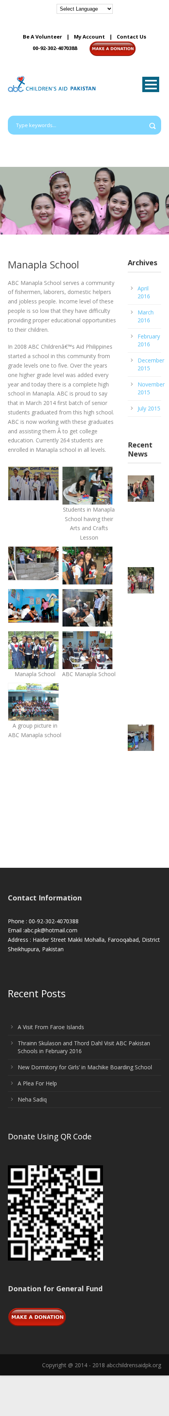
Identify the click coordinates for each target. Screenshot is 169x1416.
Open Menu (150, 84)
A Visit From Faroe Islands (51, 1027)
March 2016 (146, 316)
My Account (89, 36)
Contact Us (131, 36)
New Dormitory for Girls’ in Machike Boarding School (85, 1067)
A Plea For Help (37, 1083)
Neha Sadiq (32, 1099)
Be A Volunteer (42, 36)
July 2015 (149, 408)
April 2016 (144, 292)
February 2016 (149, 340)
